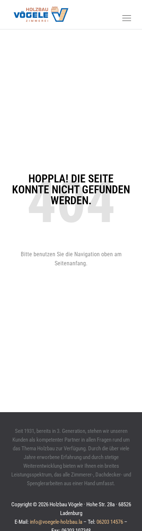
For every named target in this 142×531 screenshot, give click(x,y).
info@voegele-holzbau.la (56, 522)
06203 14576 (109, 522)
